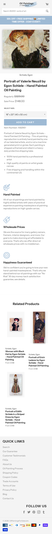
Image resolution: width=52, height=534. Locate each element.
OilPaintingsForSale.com (19, 521)
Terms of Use (9, 485)
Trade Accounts (10, 481)
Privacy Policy (9, 490)
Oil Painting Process (13, 468)
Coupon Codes (10, 477)
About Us (7, 464)
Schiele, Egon (26, 75)
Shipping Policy (10, 472)
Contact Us (8, 498)
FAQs (5, 460)
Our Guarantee (10, 451)
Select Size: (9, 108)
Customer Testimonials (14, 455)
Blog (5, 494)
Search (6, 447)
